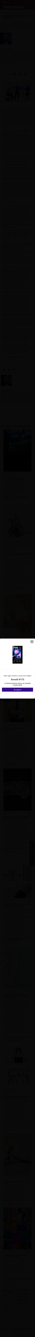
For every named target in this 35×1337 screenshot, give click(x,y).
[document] (17, 668)
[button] (32, 641)
